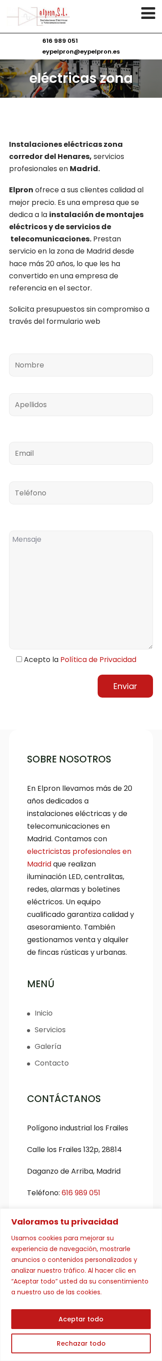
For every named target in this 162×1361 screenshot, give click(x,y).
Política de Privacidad (98, 659)
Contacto (52, 1063)
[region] (81, 1284)
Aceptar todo (81, 1319)
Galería (48, 1046)
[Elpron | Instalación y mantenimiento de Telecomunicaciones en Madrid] (81, 16)
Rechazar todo (81, 1343)
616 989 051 (60, 40)
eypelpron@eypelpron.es (81, 51)
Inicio (44, 1013)
